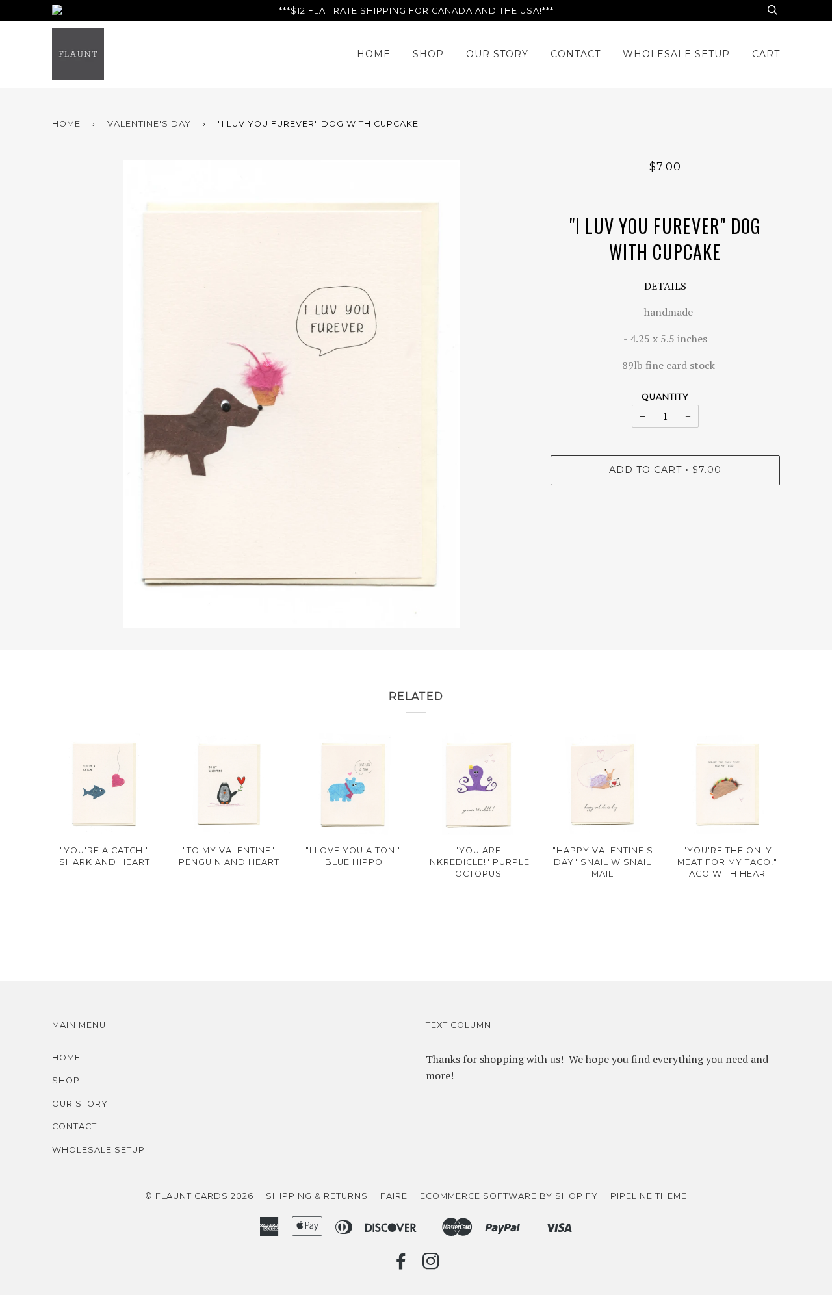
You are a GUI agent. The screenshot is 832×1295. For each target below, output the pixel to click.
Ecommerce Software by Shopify (509, 1196)
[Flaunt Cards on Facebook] (401, 1265)
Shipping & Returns (317, 1196)
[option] (291, 394)
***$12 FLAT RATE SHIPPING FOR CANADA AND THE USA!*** (416, 11)
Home (374, 54)
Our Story (497, 54)
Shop (428, 54)
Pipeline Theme (648, 1196)
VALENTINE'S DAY (149, 124)
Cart (766, 54)
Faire (394, 1196)
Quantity (665, 397)
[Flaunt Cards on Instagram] (431, 1265)
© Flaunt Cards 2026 (199, 1196)
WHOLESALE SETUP (676, 54)
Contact (576, 54)
